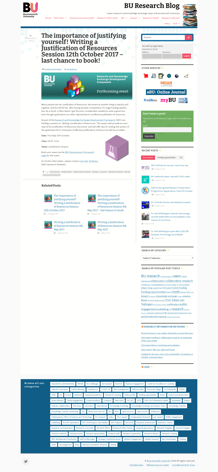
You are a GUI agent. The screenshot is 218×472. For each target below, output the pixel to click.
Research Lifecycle (171, 18)
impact (144, 296)
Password (166, 52)
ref (170, 309)
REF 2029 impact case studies (95, 423)
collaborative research (82, 172)
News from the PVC (96, 411)
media (180, 296)
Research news (76, 434)
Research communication (62, 428)
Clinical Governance (59, 389)
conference (146, 285)
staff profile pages (87, 439)
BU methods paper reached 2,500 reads (170, 176)
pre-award (158, 417)
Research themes (151, 434)
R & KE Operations (71, 423)
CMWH (184, 276)
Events (175, 288)
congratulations (157, 285)
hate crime (119, 401)
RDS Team (59, 18)
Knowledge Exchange (119, 406)
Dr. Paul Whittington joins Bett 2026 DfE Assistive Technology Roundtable (170, 233)
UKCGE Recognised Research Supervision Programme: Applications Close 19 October (172, 189)
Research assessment (146, 423)
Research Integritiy (164, 428)
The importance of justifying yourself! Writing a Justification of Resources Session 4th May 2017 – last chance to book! (107, 203)
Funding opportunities (53, 69)
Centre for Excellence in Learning (160, 384)
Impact (133, 18)
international (102, 406)
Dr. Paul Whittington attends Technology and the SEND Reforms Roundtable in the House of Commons (170, 216)
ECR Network (170, 389)
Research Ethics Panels (123, 428)
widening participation (173, 317)
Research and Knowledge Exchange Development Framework (85, 120)
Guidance (108, 401)
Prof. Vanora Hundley (160, 305)
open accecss (128, 411)
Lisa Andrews (71, 69)
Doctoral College (170, 285)
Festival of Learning (113, 395)
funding (95, 172)
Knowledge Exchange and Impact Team (149, 406)
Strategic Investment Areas (109, 439)
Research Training (169, 434)
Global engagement (75, 401)
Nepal (144, 300)
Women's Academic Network (94, 445)
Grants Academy (93, 401)
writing (113, 445)
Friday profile (129, 395)
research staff (114, 434)
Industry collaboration (60, 406)
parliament (155, 411)
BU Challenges (93, 384)
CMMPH (177, 276)
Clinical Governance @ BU (82, 18)
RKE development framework (175, 313)
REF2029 (129, 423)
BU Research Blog (152, 6)
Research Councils (115, 172)
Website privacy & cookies (157, 465)
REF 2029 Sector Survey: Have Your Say (169, 165)
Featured (78, 395)
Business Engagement (135, 384)
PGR (175, 23)
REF (122, 18)
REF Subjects (116, 423)
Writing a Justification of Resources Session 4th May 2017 (68, 226)
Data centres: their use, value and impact (158, 350)
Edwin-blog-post (149, 288)
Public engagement (174, 417)
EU (164, 288)
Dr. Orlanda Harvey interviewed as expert (171, 202)
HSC (192, 292)
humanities (176, 401)
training (162, 316)
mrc (83, 411)
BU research (55, 172)
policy (111, 417)
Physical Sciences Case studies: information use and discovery (167, 333)
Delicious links (138, 389)
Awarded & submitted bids (62, 384)
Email (145, 126)
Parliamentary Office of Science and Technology (71, 417)
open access (159, 300)
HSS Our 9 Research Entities (156, 401)
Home (48, 18)
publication (173, 304)
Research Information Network (164, 326)
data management (121, 389)
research (103, 172)
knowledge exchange (166, 296)
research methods (59, 434)
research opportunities (95, 434)
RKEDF (189, 313)
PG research (100, 417)
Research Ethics (103, 428)
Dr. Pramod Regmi (183, 285)
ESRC (160, 288)
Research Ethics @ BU (107, 18)
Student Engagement (133, 439)
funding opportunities (153, 292)
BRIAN (80, 384)
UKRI (147, 367)
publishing (163, 309)
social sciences (149, 316)
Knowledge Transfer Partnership (64, 411)
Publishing (55, 423)
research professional (155, 313)
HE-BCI (130, 401)
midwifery (186, 296)
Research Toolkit (151, 18)
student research (152, 439)
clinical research (166, 276)
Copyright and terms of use (183, 465)
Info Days (77, 406)
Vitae (77, 445)
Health (176, 292)
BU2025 (118, 384)
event (169, 288)
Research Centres (165, 423)
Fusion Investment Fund (178, 395)
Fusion (169, 292)
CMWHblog (145, 281)
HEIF (139, 401)
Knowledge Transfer (177, 406)
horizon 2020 (185, 292)
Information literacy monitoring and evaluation (160, 345)
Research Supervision (132, 434)
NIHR (152, 300)
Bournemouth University (32, 10)
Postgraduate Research (140, 417)
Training (182, 439)
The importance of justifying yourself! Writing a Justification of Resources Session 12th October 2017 (62, 203)
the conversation (169, 439)
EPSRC (182, 389)
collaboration (66, 172)
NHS (117, 411)
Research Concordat (84, 428)
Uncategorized (65, 445)
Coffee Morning (77, 389)
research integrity (183, 428)
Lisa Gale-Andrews (88, 161)
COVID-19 (105, 389)
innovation (152, 296)
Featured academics (93, 395)
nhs (149, 300)
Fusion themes (57, 401)
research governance (144, 428)
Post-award (122, 417)
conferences (93, 389)
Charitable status (136, 465)
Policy (167, 23)
